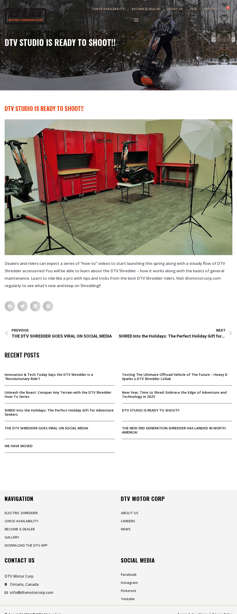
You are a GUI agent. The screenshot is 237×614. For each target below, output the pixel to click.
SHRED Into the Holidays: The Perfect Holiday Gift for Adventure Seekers (59, 412)
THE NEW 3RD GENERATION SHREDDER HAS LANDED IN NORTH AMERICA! (174, 430)
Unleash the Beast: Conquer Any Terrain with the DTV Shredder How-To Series (58, 394)
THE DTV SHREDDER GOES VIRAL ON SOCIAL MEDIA (46, 428)
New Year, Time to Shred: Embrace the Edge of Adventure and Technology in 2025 (174, 394)
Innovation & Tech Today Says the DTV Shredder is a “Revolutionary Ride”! (49, 376)
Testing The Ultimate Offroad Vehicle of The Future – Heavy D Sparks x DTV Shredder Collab (175, 376)
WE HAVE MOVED (19, 445)
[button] (136, 19)
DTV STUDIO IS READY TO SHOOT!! (150, 410)
